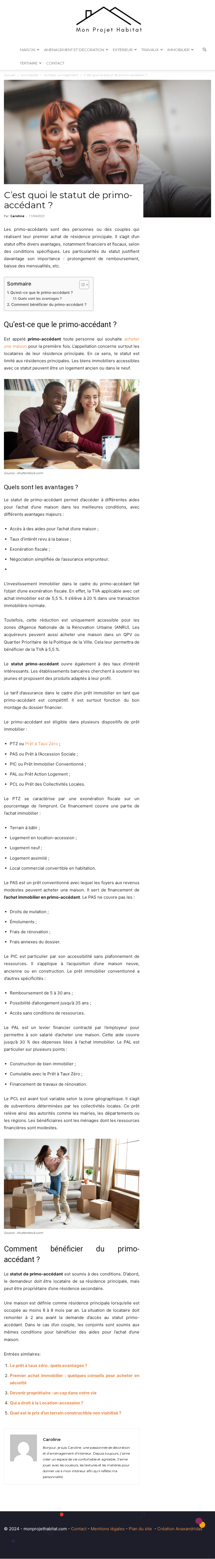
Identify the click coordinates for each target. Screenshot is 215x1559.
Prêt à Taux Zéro (41, 743)
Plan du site (140, 1528)
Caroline (17, 216)
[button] (204, 49)
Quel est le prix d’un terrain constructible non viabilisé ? (65, 1413)
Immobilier (178, 49)
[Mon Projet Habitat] (107, 21)
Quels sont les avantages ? (40, 298)
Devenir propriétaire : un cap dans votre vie (53, 1392)
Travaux (150, 49)
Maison (27, 49)
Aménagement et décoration (74, 49)
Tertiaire (29, 63)
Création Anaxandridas (179, 1528)
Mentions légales (108, 1528)
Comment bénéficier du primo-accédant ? (49, 304)
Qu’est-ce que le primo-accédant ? (42, 292)
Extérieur (123, 49)
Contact (55, 63)
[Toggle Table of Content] (81, 284)
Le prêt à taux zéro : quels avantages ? (48, 1365)
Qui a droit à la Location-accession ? (46, 1403)
